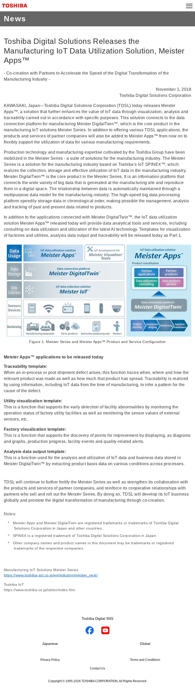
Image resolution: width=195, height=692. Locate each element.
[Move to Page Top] (185, 685)
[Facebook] (90, 631)
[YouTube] (105, 631)
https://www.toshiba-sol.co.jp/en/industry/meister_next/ (51, 575)
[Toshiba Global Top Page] (17, 5)
